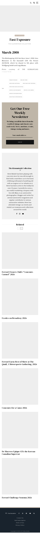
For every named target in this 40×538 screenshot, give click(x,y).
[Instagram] (22, 513)
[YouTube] (30, 513)
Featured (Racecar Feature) (16, 86)
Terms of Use (20, 522)
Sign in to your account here (28, 385)
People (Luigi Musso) (29, 90)
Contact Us (20, 518)
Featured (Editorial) (15, 83)
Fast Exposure (19, 35)
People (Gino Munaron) (15, 90)
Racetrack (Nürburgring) (16, 96)
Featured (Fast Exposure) (29, 83)
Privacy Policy (20, 525)
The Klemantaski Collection (19, 44)
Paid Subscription (20, 520)
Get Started (20, 377)
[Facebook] (19, 513)
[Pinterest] (26, 513)
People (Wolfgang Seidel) (16, 93)
